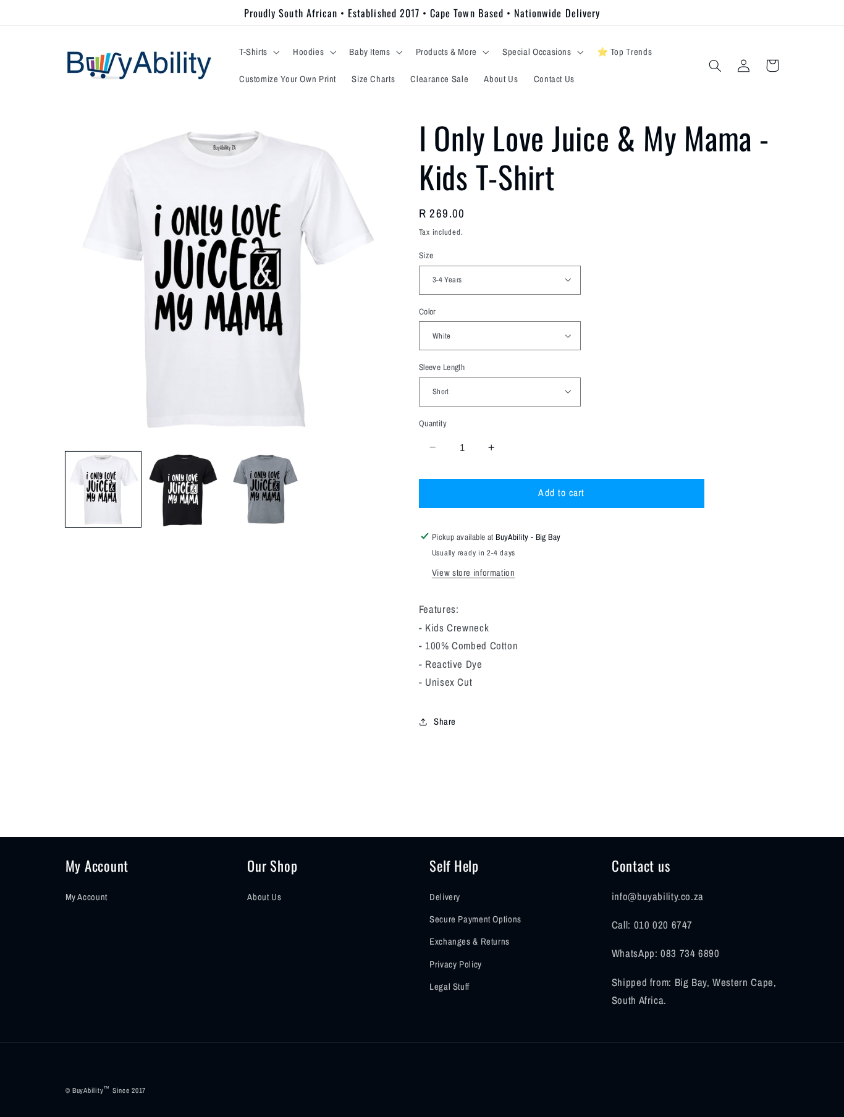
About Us (264, 897)
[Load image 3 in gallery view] (267, 489)
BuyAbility (87, 1090)
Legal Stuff (449, 986)
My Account (86, 897)
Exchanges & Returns (469, 941)
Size (426, 254)
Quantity (433, 422)
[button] (258, 51)
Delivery (444, 897)
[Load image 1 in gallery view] (103, 489)
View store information (473, 573)
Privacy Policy (455, 964)
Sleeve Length (442, 366)
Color (427, 310)
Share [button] (445, 721)
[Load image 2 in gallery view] (184, 489)
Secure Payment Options (475, 919)
